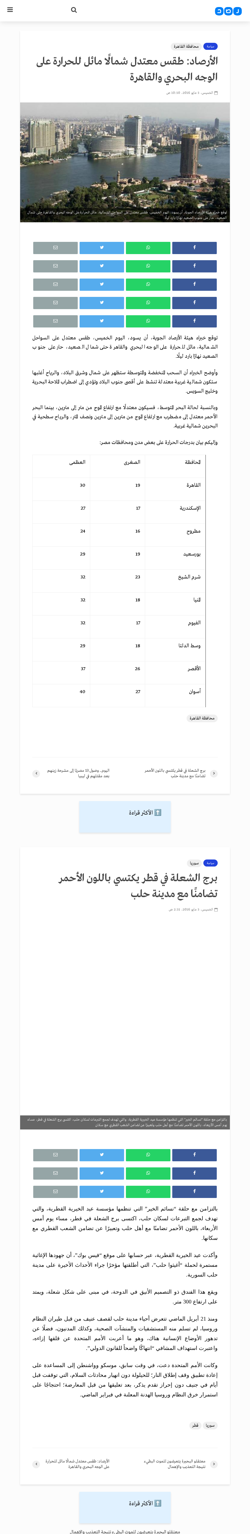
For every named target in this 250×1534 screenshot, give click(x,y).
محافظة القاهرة (186, 46)
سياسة (210, 46)
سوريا (194, 863)
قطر (195, 1425)
